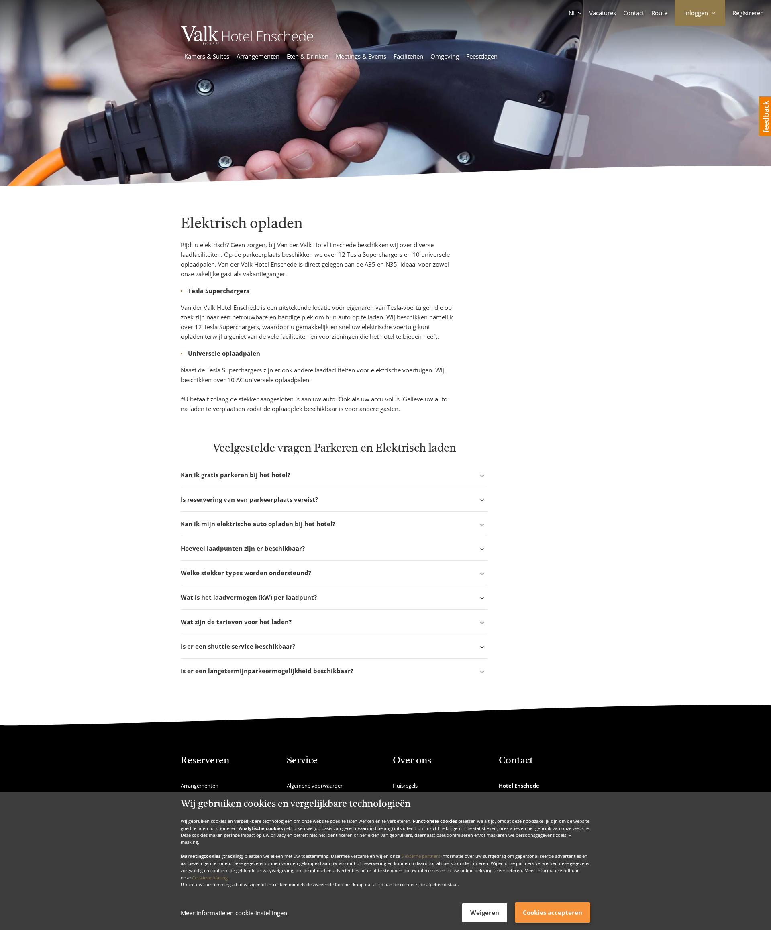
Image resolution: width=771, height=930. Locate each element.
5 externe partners (420, 856)
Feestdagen (482, 56)
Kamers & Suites (206, 56)
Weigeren (484, 912)
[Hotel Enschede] (247, 43)
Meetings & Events (361, 56)
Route (659, 13)
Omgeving (444, 56)
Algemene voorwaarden (315, 785)
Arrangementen (258, 56)
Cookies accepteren (552, 912)
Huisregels (405, 785)
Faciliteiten (408, 56)
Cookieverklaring (210, 877)
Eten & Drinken (307, 56)
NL (572, 13)
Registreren (748, 13)
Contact (633, 13)
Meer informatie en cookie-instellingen (234, 913)
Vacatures (602, 13)
